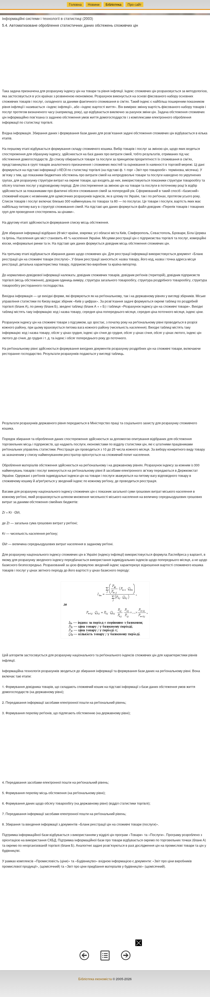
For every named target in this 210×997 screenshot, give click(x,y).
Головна (75, 4)
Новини (93, 4)
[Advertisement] (105, 58)
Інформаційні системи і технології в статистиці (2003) (47, 18)
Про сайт (134, 4)
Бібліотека (113, 4)
